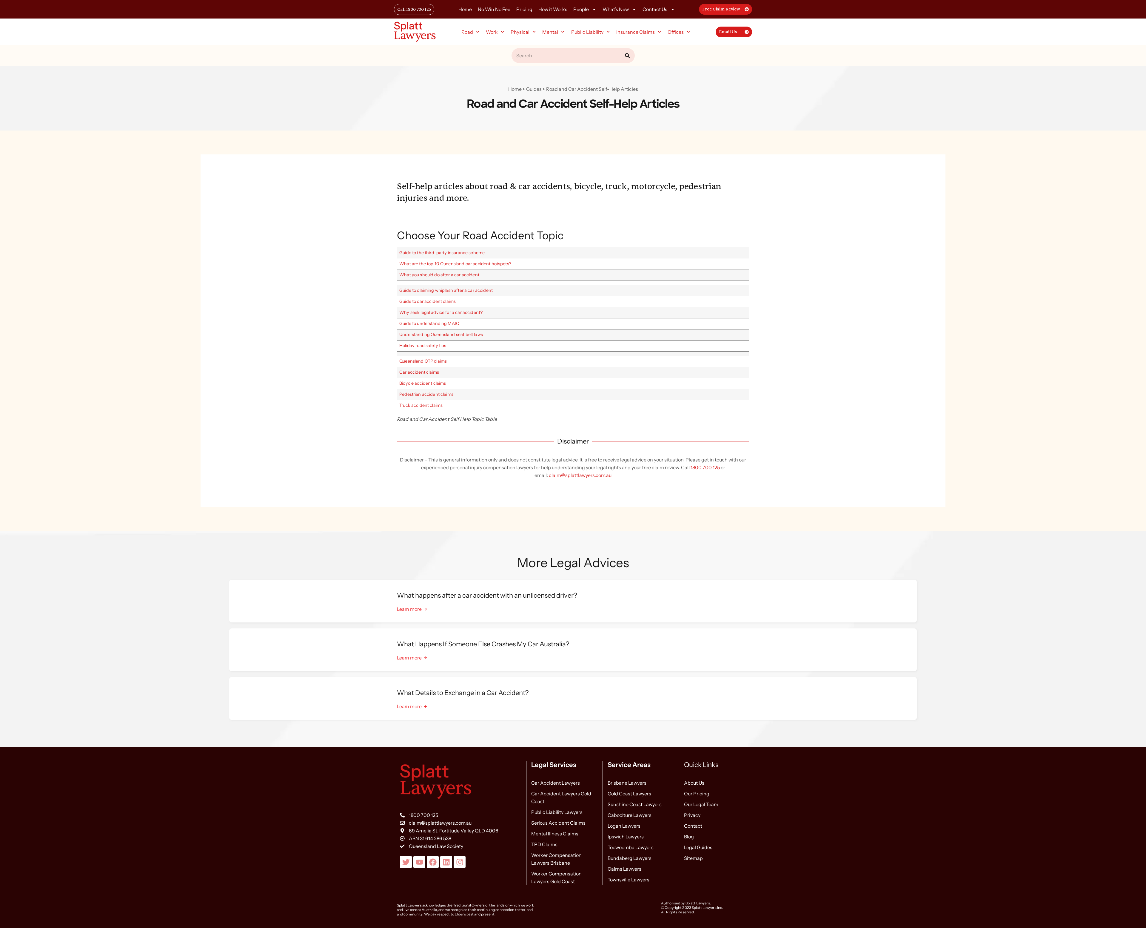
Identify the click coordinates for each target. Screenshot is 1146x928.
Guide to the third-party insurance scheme (442, 252)
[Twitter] (406, 862)
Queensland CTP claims (423, 361)
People (581, 9)
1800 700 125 (705, 467)
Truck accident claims (421, 405)
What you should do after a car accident (439, 274)
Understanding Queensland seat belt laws (441, 334)
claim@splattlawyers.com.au (580, 475)
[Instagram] (460, 862)
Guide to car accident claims (427, 301)
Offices (676, 32)
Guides (534, 89)
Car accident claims (419, 372)
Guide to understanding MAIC (429, 323)
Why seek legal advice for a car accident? (441, 312)
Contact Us (655, 9)
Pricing (524, 9)
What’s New (616, 9)
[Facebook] (433, 862)
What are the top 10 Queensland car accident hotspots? (455, 263)
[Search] (627, 55)
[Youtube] (419, 862)
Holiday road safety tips (422, 345)
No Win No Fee (494, 9)
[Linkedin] (446, 862)
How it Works (552, 9)
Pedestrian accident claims (426, 394)
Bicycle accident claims (422, 383)
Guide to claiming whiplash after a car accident (446, 290)
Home (465, 9)
